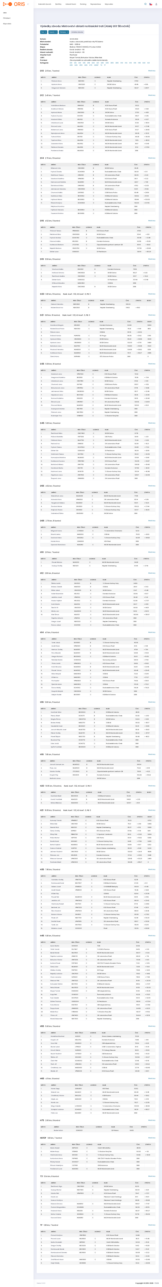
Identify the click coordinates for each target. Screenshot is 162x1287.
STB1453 (75, 1151)
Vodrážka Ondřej (57, 880)
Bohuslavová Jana (57, 388)
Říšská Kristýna (56, 203)
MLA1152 (80, 144)
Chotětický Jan (56, 1068)
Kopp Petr (53, 994)
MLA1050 (80, 151)
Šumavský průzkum (110, 660)
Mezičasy (151, 71)
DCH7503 (75, 998)
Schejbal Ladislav (57, 1109)
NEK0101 (74, 827)
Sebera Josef (56, 887)
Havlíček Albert (56, 796)
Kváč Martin (55, 604)
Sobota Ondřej (55, 771)
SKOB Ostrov (111, 84)
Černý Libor (54, 967)
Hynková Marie (56, 112)
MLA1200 (76, 562)
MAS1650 (82, 1259)
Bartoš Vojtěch (55, 845)
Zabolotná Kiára (57, 144)
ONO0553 (81, 273)
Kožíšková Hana (56, 353)
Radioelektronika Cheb (113, 116)
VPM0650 (75, 231)
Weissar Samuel (56, 859)
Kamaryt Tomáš (56, 820)
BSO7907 (78, 883)
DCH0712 (82, 743)
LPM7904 (78, 911)
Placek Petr (55, 897)
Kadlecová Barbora (57, 245)
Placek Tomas (57, 670)
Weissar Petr (54, 981)
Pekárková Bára (55, 234)
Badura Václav (56, 914)
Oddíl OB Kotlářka (104, 1148)
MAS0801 (77, 677)
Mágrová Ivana (56, 531)
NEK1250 (81, 88)
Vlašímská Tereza (57, 454)
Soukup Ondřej (57, 566)
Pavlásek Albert (55, 862)
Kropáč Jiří (54, 1040)
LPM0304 (74, 862)
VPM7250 (80, 374)
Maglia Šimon (56, 719)
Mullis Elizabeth (56, 1242)
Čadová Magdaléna (58, 1207)
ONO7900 (74, 852)
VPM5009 (78, 1071)
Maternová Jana (57, 130)
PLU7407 (74, 949)
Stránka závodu (77, 32)
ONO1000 (77, 590)
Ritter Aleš (53, 824)
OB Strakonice (107, 1054)
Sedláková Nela (56, 196)
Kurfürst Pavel (55, 963)
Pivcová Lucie (55, 1239)
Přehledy (63, 32)
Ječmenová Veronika (58, 189)
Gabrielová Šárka (57, 513)
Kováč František (56, 799)
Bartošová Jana (56, 346)
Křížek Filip (55, 894)
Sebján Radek (56, 695)
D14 (79, 63)
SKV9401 (74, 841)
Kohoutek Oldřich (56, 984)
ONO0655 (75, 234)
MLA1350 (75, 1169)
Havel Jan (54, 1197)
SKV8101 (78, 914)
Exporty (52, 32)
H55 (81, 65)
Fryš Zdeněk (54, 998)
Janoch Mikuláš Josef (58, 730)
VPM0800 (77, 681)
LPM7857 (80, 402)
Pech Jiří (54, 1064)
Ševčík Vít (54, 608)
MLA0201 (74, 799)
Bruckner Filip (55, 740)
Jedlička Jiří (55, 900)
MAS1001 (77, 587)
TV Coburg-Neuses (109, 1050)
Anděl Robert (55, 890)
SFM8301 (78, 887)
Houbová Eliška (56, 119)
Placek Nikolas (57, 562)
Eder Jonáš (55, 743)
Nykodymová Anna (57, 133)
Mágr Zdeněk (55, 1106)
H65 (85, 65)
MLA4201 (78, 1092)
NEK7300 (75, 1019)
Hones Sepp (55, 1089)
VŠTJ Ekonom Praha (106, 356)
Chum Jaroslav (55, 977)
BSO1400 (82, 1249)
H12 (126, 63)
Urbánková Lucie (57, 123)
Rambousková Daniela (59, 1253)
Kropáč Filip (54, 775)
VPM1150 (80, 130)
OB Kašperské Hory (103, 991)
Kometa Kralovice (111, 119)
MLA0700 (82, 730)
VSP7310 (74, 838)
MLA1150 (80, 126)
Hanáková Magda (56, 325)
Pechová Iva (55, 444)
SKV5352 (80, 538)
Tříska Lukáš (56, 663)
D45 (107, 63)
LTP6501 (78, 1047)
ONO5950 (79, 513)
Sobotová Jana (56, 374)
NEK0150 (77, 329)
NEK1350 (81, 81)
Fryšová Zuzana (56, 116)
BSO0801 (77, 695)
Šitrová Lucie (55, 402)
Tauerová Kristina (57, 213)
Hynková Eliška (55, 339)
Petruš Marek (54, 988)
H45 (76, 65)
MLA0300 (74, 803)
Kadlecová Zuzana (58, 461)
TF (105, 65)
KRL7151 (80, 468)
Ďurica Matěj (56, 688)
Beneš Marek (54, 953)
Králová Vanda (55, 336)
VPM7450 (81, 461)
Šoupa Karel (54, 1008)
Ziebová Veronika (57, 304)
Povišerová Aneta (57, 151)
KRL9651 (77, 325)
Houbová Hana (56, 1211)
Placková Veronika (56, 349)
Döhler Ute (54, 451)
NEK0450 (76, 304)
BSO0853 (81, 199)
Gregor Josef (56, 621)
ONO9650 (77, 339)
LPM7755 (81, 464)
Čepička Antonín (57, 618)
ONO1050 (80, 112)
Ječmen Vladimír (56, 852)
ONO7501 (75, 974)
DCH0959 (81, 172)
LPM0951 (81, 175)
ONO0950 (81, 189)
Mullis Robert (54, 1148)
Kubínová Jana (56, 471)
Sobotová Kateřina (57, 179)
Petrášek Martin (57, 660)
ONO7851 (80, 381)
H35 (71, 65)
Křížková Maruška (58, 283)
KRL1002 (77, 601)
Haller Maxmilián (57, 594)
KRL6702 (78, 1040)
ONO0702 (82, 719)
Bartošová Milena (57, 464)
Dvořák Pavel (55, 921)
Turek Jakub (56, 643)
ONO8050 (80, 391)
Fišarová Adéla (55, 241)
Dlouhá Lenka (55, 534)
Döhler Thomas (55, 1001)
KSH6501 (78, 1043)
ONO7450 (81, 433)
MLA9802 (74, 845)
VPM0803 (77, 663)
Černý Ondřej (55, 831)
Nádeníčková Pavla (57, 329)
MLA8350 (77, 353)
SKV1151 (80, 137)
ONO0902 (77, 691)
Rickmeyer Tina (56, 416)
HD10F (96, 65)
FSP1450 (75, 1158)
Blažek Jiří (54, 1071)
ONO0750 (75, 248)
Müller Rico (54, 1012)
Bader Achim (58, 1130)
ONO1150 (80, 123)
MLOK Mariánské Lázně (113, 126)
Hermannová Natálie (58, 182)
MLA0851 (81, 182)
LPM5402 (78, 1064)
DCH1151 (80, 116)
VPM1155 (80, 109)
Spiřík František (56, 747)
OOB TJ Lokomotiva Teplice (111, 1047)
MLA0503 (76, 768)
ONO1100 (77, 608)
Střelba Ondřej (55, 970)
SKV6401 (78, 1057)
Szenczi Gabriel (55, 848)
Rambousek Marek (57, 1249)
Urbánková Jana (57, 381)
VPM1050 (80, 105)
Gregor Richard (57, 656)
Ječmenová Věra (57, 391)
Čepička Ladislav (56, 956)
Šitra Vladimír (56, 911)
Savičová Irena (56, 538)
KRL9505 (74, 855)
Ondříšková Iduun (57, 1259)
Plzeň (105, 928)
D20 (93, 63)
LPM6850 (81, 478)
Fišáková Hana (56, 440)
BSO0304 (74, 796)
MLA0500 (77, 611)
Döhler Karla (56, 280)
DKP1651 (82, 1242)
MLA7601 (75, 953)
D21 (98, 63)
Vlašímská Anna (56, 1155)
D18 (88, 63)
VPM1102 (77, 597)
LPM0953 (81, 186)
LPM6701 (75, 956)
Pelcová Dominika (57, 1256)
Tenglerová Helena (58, 503)
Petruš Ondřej (55, 733)
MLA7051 (77, 346)
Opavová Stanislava (58, 545)
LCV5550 (80, 531)
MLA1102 (77, 604)
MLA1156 (80, 140)
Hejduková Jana (57, 395)
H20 (144, 63)
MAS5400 (78, 1068)
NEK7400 (80, 1190)
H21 (148, 63)
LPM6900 (75, 1008)
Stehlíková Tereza (57, 175)
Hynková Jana (55, 343)
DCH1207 (75, 1162)
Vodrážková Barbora (58, 105)
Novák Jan (54, 1102)
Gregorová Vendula (58, 88)
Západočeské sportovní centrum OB (110, 245)
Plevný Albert (55, 716)
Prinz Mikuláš (56, 653)
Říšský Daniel (55, 1162)
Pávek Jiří (54, 918)
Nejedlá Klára (57, 287)
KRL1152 (80, 119)
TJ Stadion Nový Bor (112, 416)
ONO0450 (81, 287)
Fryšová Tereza (56, 447)
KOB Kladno (107, 1095)
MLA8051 (80, 1204)
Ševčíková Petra (56, 433)
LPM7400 (75, 1015)
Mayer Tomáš (55, 991)
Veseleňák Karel (56, 726)
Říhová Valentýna (56, 1165)
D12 (75, 63)
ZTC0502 (76, 771)
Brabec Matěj (55, 723)
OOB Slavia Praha (111, 192)
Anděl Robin (56, 646)
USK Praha (108, 437)
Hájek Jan (54, 1099)
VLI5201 (77, 1036)
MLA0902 (77, 670)
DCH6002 (78, 1061)
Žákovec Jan (54, 855)
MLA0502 (76, 764)
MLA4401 (78, 1113)
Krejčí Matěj (55, 1263)
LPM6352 (79, 499)
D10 (71, 63)
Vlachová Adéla (57, 269)
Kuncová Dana (56, 1218)
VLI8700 (74, 848)
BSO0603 (82, 747)
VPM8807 (74, 820)
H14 (130, 63)
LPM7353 (81, 475)
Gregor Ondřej (56, 1246)
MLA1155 (80, 147)
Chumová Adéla (56, 192)
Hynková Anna (57, 84)
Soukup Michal (56, 1190)
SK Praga (103, 336)
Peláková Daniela (57, 147)
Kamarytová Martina (58, 457)
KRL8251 (80, 1211)
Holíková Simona (58, 273)
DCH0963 (81, 203)
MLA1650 (82, 1239)
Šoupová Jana (56, 478)
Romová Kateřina (57, 398)
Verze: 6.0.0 (41, 1283)
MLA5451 (80, 545)
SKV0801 (77, 643)
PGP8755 (77, 336)
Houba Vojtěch (56, 601)
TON (98, 946)
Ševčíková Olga (56, 1186)
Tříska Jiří (53, 1015)
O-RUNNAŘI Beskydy (111, 887)
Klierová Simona (56, 1204)
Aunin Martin (54, 946)
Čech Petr (54, 1061)
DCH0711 (82, 716)
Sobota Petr (55, 1193)
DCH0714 (82, 740)
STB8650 (80, 416)
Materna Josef (56, 928)
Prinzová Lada (56, 126)
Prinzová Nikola (56, 405)
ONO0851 (81, 168)
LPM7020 (75, 981)
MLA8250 (77, 349)
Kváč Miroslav (57, 667)
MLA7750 (81, 440)
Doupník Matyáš (57, 691)
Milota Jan (55, 611)
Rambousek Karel (57, 883)
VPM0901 (77, 646)
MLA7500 (75, 988)
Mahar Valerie (56, 1214)
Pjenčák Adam (57, 684)
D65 (117, 63)
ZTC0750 (75, 245)
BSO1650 (82, 1253)
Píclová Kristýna (56, 1235)
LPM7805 (78, 921)
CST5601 (78, 1054)
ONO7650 (80, 1186)
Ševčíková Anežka (58, 276)
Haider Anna (55, 541)
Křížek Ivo (55, 677)
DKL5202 (78, 1095)
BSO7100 (75, 984)
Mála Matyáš (56, 674)
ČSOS (157, 1283)
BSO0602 (82, 712)
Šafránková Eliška (57, 186)
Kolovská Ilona (56, 499)
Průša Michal (54, 838)
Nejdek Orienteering (114, 81)
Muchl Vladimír (56, 1054)
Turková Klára (56, 137)
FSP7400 (75, 963)
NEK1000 (77, 621)
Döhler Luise (54, 252)
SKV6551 (79, 506)
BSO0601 (82, 726)
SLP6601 (74, 977)
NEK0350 (76, 308)
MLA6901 (75, 967)
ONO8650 (77, 343)
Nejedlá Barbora (55, 248)
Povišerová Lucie (56, 1169)
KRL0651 (75, 241)
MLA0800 (77, 667)
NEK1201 (75, 566)
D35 (102, 63)
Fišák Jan (54, 1113)
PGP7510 (74, 970)
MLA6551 (79, 503)
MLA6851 (80, 1218)
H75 (90, 65)
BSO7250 (80, 395)
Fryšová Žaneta (56, 172)
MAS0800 (77, 674)
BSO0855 (81, 213)
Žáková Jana (55, 332)
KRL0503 (76, 775)
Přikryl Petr (53, 834)
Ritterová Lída (56, 168)
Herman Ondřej (57, 649)
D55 (112, 63)
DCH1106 (77, 625)
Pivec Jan (53, 768)
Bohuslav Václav (56, 960)
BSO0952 (81, 196)
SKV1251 (75, 1155)
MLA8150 (80, 405)
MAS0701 (82, 723)
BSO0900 (77, 656)
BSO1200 (82, 1246)
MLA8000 (78, 897)
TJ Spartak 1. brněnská (104, 834)
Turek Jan (54, 925)
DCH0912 (77, 688)
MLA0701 (82, 733)
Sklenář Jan (55, 1092)
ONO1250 (81, 84)
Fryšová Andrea (55, 238)
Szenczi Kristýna (57, 1200)
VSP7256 (81, 437)
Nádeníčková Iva (57, 308)
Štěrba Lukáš (55, 583)
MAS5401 (78, 1099)
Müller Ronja (54, 1151)
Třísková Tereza (55, 231)
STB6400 (75, 1012)
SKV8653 (80, 1214)
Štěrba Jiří (54, 1057)
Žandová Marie (56, 506)
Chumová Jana (56, 384)
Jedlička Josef (56, 597)
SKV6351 (79, 510)
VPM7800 (80, 1193)
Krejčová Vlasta (56, 510)
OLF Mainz (115, 1130)
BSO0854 (81, 210)
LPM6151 (80, 444)
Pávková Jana (56, 412)
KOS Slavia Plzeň (111, 105)
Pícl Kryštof (55, 681)
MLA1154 (80, 133)
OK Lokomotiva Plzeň (112, 175)
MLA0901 (77, 653)
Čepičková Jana (57, 475)
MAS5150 (80, 534)
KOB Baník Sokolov (111, 196)
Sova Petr (54, 1043)
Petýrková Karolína (57, 206)
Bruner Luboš (55, 1047)
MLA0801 (77, 649)
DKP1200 (75, 1148)
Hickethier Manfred (57, 1036)
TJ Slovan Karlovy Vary (113, 137)
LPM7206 (75, 960)
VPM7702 (78, 880)
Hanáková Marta (57, 468)
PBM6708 (74, 834)
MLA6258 (79, 496)
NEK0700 (82, 737)
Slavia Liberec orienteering (106, 848)
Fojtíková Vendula (57, 210)
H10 (121, 63)
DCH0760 (75, 238)
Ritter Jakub (55, 590)
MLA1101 (77, 615)
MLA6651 (81, 457)
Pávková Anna (57, 81)
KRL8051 (80, 398)
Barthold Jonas (55, 778)
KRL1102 (77, 594)
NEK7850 (80, 412)
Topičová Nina (56, 140)
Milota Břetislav (56, 803)
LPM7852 (80, 388)
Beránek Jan (55, 907)
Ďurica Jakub (56, 625)
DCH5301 (78, 1109)
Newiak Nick (54, 827)
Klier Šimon (55, 615)
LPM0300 (74, 859)
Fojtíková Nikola (56, 199)
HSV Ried (107, 541)
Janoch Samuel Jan (57, 764)
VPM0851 (81, 179)
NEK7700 (78, 918)
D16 (84, 63)
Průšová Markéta (57, 437)
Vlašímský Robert (57, 904)
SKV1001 (77, 583)
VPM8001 (78, 890)
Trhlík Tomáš (54, 949)
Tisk (42, 32)
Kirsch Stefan (55, 1050)
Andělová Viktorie (57, 109)
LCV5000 (78, 1106)
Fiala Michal (54, 1005)
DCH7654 (81, 447)
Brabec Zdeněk (56, 587)
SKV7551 (80, 454)
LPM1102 (77, 618)
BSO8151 (80, 377)
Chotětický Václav (57, 1095)
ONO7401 (74, 824)
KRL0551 (80, 269)
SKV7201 (78, 904)
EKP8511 (73, 831)
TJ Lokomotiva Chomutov (113, 531)
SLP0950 (81, 192)
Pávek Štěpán (55, 737)
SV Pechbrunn (101, 252)
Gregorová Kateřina (58, 377)
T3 (101, 65)
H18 (139, 63)
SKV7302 (78, 925)
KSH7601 (75, 1005)
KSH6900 (75, 991)
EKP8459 (77, 356)
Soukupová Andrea (58, 409)
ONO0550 (81, 276)
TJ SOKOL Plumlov (103, 949)
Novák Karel (54, 841)
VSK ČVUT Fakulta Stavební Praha (109, 963)
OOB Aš (110, 283)
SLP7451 (79, 384)
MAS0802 (77, 684)
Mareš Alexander (56, 1019)
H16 (135, 63)
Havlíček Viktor (56, 712)
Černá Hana (54, 356)
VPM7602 (78, 900)
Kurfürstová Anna (56, 1158)
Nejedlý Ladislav (56, 974)
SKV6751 (81, 471)
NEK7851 (80, 409)
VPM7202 (78, 907)
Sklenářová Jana (57, 496)
